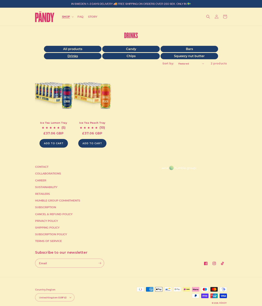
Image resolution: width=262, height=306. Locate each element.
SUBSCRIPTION (45, 207)
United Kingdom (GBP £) (53, 297)
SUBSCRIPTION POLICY (51, 234)
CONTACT (41, 167)
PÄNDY (223, 303)
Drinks (73, 56)
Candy (131, 49)
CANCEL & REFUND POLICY (54, 214)
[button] (67, 17)
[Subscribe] (100, 263)
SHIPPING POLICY (47, 227)
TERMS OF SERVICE (48, 241)
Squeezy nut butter (189, 56)
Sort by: (168, 63)
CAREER (40, 180)
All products (72, 49)
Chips (131, 56)
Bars (189, 49)
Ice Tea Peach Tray (92, 122)
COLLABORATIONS (48, 173)
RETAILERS (42, 194)
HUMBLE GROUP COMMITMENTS (57, 200)
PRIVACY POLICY (46, 221)
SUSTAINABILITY (46, 187)
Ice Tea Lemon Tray (53, 122)
